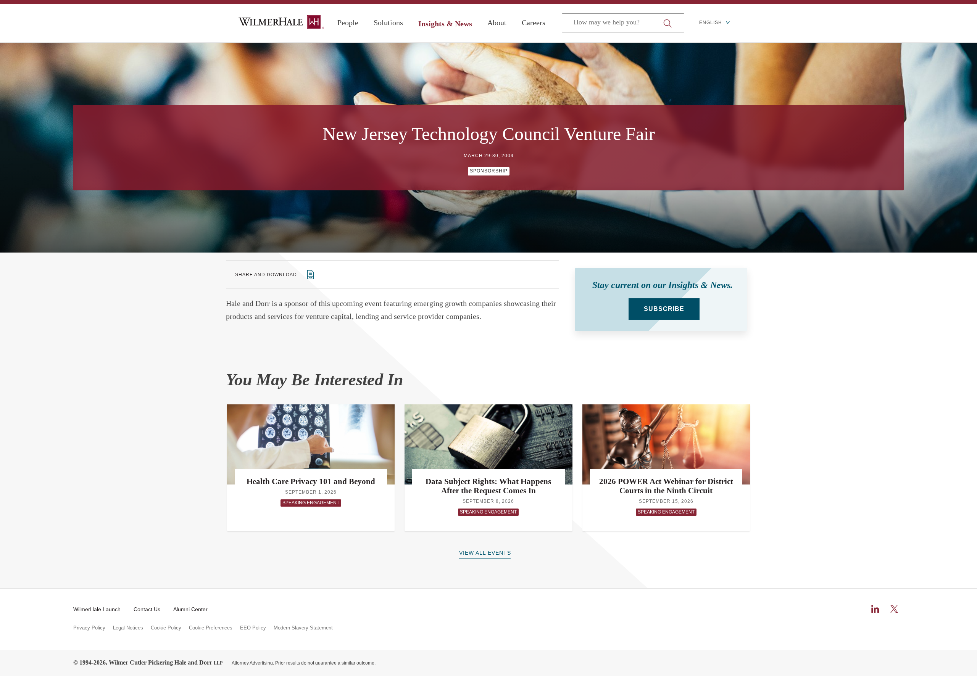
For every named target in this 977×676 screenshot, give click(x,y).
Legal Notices (128, 628)
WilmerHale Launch (97, 609)
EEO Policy (253, 628)
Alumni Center (190, 609)
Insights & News (445, 23)
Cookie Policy (166, 628)
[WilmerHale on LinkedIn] (875, 609)
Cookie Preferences (210, 628)
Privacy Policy (89, 628)
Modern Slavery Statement (303, 628)
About (496, 22)
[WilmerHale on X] (894, 609)
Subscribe (664, 309)
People (347, 22)
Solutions (388, 22)
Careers (533, 22)
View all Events (485, 553)
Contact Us (147, 609)
